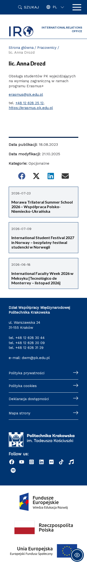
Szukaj (31, 7)
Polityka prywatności (26, 373)
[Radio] (71, 462)
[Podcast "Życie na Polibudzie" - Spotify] (13, 470)
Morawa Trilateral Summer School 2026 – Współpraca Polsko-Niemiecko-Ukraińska (42, 207)
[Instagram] (32, 462)
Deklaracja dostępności (29, 399)
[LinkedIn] (41, 462)
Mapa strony (19, 413)
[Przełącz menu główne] (77, 7)
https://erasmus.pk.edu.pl (31, 108)
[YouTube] (22, 462)
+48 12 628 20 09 (30, 343)
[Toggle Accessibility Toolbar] (77, 555)
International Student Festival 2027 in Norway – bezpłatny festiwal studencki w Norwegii (42, 242)
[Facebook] (12, 462)
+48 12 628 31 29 (29, 347)
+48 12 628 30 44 (30, 338)
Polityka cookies (23, 386)
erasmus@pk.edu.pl (26, 94)
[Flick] (51, 462)
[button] (22, 176)
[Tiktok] (61, 462)
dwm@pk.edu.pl (36, 358)
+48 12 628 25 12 (29, 103)
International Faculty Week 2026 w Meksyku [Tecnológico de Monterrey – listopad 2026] (42, 278)
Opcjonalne (39, 163)
